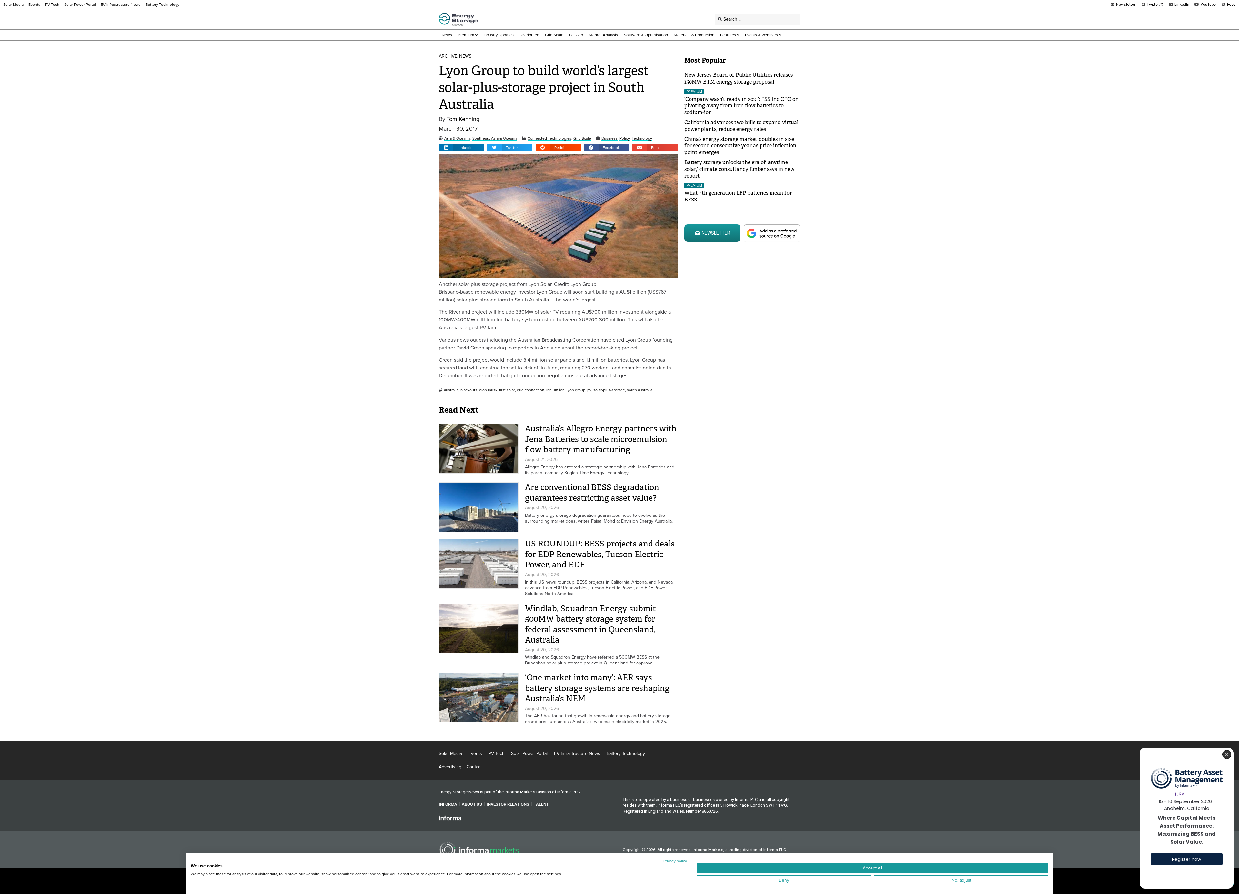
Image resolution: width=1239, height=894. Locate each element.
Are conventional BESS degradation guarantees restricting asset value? (592, 492)
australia (451, 390)
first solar (507, 390)
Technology (642, 138)
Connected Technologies (549, 138)
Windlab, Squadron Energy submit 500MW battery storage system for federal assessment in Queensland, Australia (590, 624)
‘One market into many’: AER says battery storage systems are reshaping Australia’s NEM (597, 688)
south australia (639, 390)
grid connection (530, 390)
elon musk (488, 390)
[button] (461, 147)
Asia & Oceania (457, 138)
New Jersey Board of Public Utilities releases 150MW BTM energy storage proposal (738, 78)
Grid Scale (582, 138)
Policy (625, 138)
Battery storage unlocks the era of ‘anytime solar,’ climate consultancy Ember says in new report (739, 169)
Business (609, 138)
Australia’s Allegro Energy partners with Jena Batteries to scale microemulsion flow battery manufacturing (601, 439)
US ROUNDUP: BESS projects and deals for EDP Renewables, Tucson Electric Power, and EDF (600, 554)
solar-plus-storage (609, 390)
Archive (448, 56)
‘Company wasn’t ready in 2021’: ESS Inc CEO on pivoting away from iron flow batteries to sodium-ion (741, 106)
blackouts (468, 390)
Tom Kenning (463, 119)
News (465, 56)
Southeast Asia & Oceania (494, 138)
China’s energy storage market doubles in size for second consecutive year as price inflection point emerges (740, 146)
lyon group (576, 390)
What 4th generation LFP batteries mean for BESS (738, 196)
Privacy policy (675, 861)
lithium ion (555, 390)
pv (589, 390)
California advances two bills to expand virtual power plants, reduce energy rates (741, 126)
